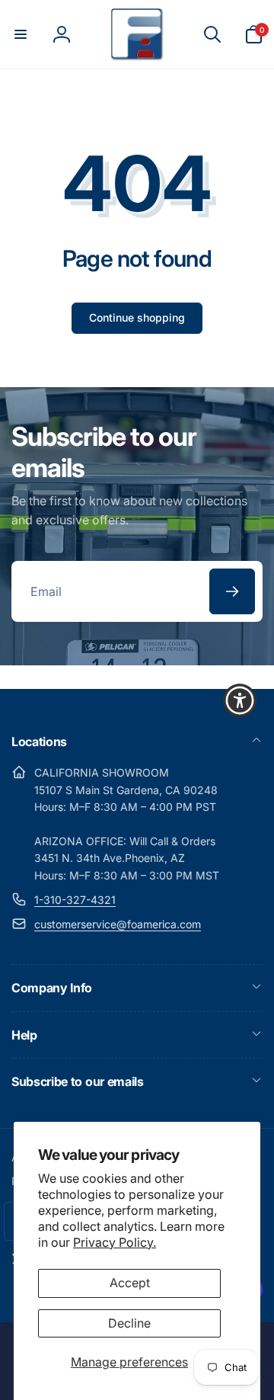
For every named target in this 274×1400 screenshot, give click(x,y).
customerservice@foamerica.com (117, 924)
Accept (130, 1282)
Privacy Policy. (114, 1242)
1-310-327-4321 (75, 899)
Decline (129, 1323)
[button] (20, 34)
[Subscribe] (232, 591)
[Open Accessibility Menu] (240, 700)
